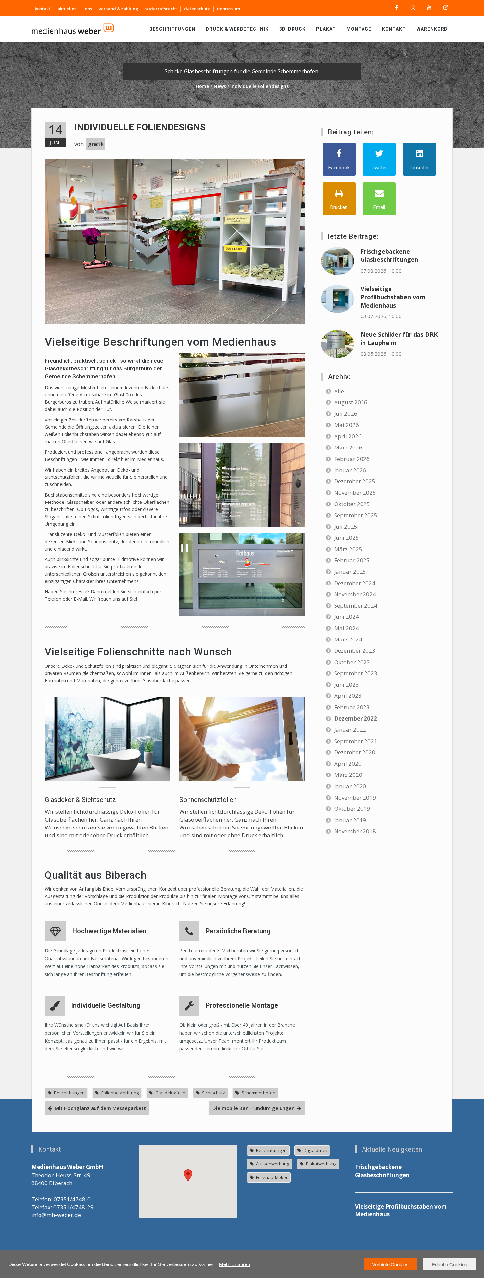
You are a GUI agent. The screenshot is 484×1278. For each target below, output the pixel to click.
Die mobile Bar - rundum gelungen (253, 1108)
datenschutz (197, 9)
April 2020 (348, 763)
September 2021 (355, 741)
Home (202, 86)
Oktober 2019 (352, 808)
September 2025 (355, 515)
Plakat (326, 29)
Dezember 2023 (354, 650)
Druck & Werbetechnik (237, 29)
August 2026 (350, 402)
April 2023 (348, 695)
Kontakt (394, 29)
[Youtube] (429, 8)
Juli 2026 (345, 413)
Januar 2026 (350, 470)
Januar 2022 (350, 729)
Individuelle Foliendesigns (139, 127)
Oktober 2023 (352, 662)
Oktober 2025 (352, 504)
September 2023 (355, 673)
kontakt (42, 9)
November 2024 (355, 594)
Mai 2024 (346, 628)
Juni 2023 (346, 684)
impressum (228, 9)
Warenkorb (432, 29)
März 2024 (348, 639)
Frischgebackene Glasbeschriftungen (389, 255)
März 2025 (348, 549)
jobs (87, 9)
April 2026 (348, 436)
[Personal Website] (446, 8)
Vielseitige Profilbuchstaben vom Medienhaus (393, 297)
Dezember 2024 (354, 583)
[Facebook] (396, 8)
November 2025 (355, 492)
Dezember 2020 (354, 752)
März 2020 (348, 774)
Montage (358, 29)
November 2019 (355, 797)
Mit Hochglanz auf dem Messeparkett (100, 1108)
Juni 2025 (346, 537)
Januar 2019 (350, 820)
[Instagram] (413, 8)
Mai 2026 (346, 425)
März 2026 (348, 447)
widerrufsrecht (161, 9)
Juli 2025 (345, 526)
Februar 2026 (352, 459)
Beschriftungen (172, 29)
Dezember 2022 (355, 718)
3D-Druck (292, 29)
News (220, 86)
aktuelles (66, 9)
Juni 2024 (346, 616)
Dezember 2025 (354, 481)
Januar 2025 (350, 571)
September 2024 (355, 605)
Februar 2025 (352, 560)
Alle (339, 391)
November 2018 (355, 831)
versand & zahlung (118, 9)
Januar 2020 (350, 786)
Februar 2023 (352, 707)
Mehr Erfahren (234, 1264)
